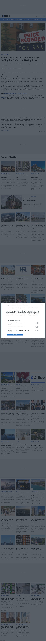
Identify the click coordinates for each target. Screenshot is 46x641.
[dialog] (23, 320)
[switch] (36, 323)
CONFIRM (15, 334)
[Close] (42, 305)
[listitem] (23, 320)
